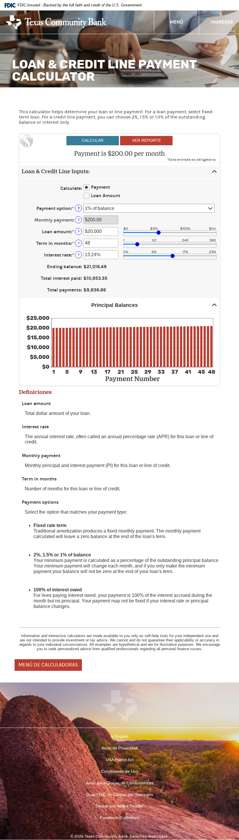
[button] (119, 172)
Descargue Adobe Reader (119, 806)
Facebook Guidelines (119, 817)
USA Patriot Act (119, 759)
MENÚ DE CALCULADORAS (48, 665)
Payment (100, 187)
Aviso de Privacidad (119, 748)
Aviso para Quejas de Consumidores (119, 783)
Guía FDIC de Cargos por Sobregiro (119, 794)
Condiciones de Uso (119, 771)
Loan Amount (105, 195)
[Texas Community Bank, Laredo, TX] (56, 22)
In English (119, 736)
